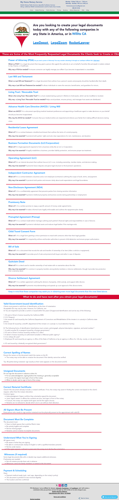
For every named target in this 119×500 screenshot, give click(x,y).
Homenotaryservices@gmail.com (75, 6)
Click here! (96, 60)
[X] (57, 485)
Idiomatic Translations (62, 488)
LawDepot (41, 42)
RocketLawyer (79, 42)
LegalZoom (59, 42)
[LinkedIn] (66, 485)
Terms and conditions (60, 497)
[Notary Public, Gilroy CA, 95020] (63, 485)
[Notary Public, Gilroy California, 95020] (60, 485)
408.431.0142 (76, 8)
